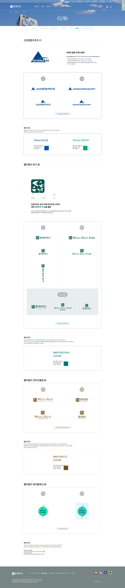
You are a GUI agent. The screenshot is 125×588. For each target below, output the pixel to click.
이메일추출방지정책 (52, 573)
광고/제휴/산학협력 (88, 28)
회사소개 (16, 12)
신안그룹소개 (44, 28)
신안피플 (73, 573)
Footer (11, 12)
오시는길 (69, 573)
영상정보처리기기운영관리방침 (61, 573)
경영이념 (63, 28)
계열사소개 (54, 28)
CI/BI (24, 12)
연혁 (70, 28)
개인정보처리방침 (44, 573)
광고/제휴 (38, 573)
